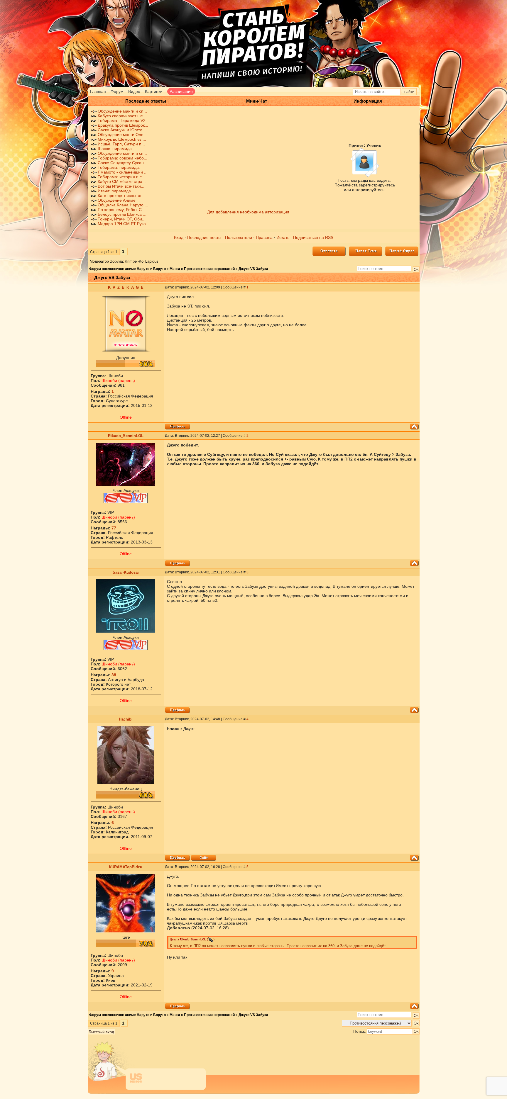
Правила (264, 237)
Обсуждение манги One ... (123, 134)
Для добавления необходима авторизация (248, 212)
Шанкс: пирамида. (115, 148)
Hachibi (126, 719)
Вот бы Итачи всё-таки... (121, 186)
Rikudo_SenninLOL (125, 436)
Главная (98, 91)
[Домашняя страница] (203, 858)
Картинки (154, 91)
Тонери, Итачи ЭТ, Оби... (122, 219)
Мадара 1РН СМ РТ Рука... (123, 223)
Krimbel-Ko (134, 261)
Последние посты (204, 237)
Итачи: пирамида (114, 190)
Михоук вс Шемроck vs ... (122, 139)
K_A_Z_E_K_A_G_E (125, 287)
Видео (134, 91)
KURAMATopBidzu (125, 867)
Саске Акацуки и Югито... (122, 130)
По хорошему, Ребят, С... (121, 209)
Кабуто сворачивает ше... (122, 115)
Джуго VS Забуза (253, 269)
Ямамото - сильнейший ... (123, 172)
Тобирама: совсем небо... (122, 158)
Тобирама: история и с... (121, 176)
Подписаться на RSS (313, 237)
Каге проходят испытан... (122, 195)
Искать (282, 237)
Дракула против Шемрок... (123, 125)
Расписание (181, 91)
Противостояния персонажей (209, 269)
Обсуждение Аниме (117, 200)
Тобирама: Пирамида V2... (123, 120)
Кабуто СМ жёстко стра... (122, 181)
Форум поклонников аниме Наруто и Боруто (127, 269)
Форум (117, 91)
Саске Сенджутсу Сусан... (122, 162)
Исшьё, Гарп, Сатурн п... (121, 144)
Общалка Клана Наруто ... (123, 205)
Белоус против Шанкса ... (122, 214)
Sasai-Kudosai (126, 572)
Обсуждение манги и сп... (122, 111)
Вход (178, 237)
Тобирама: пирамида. (119, 167)
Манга (175, 269)
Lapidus (151, 261)
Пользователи (238, 237)
